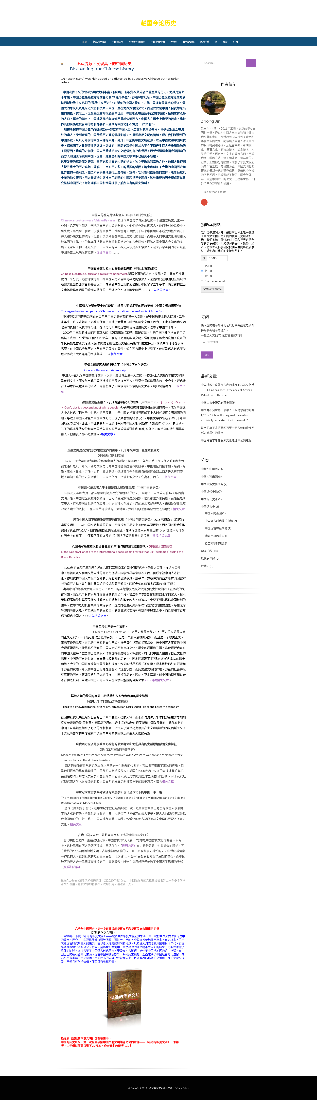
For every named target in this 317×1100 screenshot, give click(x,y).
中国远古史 (117, 41)
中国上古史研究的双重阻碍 (218, 402)
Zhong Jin (211, 121)
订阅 (235, 41)
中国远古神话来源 (216, 528)
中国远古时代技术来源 (219, 521)
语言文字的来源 (215, 543)
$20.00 (209, 276)
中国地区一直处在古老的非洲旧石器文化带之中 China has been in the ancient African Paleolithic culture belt (227, 390)
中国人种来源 (99, 41)
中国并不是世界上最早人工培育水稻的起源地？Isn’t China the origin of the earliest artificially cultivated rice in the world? (227, 415)
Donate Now (212, 289)
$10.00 (209, 271)
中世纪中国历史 (137, 41)
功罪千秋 (204, 41)
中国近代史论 (158, 41)
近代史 (173, 41)
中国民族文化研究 (212, 484)
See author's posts (215, 192)
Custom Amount (215, 281)
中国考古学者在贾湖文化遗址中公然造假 (226, 440)
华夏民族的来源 (215, 536)
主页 (84, 41)
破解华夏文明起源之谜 (158, 12)
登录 (225, 41)
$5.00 (208, 266)
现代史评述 (188, 41)
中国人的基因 (213, 513)
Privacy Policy (182, 1088)
